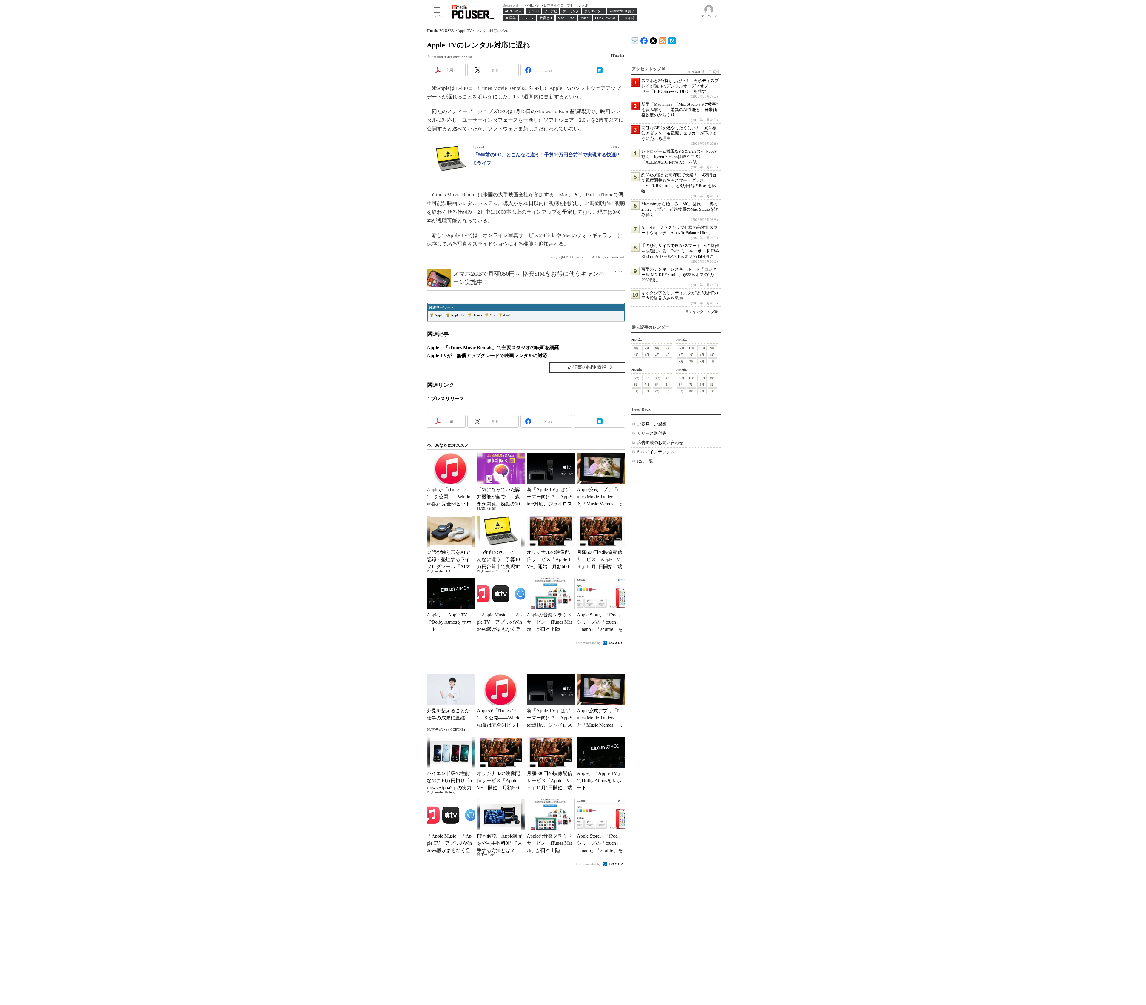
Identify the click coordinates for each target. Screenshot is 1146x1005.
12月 (681, 348)
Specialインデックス (655, 452)
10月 (702, 348)
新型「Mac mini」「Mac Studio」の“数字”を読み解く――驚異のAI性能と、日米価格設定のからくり (679, 109)
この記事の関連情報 (584, 367)
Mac (492, 315)
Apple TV (458, 315)
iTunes (477, 315)
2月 (657, 354)
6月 (657, 348)
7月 (647, 348)
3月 (647, 354)
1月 (668, 354)
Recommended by (589, 643)
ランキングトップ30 (702, 312)
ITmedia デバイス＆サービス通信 (635, 39)
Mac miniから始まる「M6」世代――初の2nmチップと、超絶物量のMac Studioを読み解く (679, 209)
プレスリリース (447, 398)
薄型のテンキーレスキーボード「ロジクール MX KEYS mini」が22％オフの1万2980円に (679, 274)
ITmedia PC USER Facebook (644, 39)
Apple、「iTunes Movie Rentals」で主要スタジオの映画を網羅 (493, 347)
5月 (668, 348)
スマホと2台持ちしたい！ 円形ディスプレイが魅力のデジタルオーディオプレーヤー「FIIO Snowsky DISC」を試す (680, 86)
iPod (506, 315)
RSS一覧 (645, 461)
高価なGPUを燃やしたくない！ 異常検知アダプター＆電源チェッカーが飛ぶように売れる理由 (679, 133)
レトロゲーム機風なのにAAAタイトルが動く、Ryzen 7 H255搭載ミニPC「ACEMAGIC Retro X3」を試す (679, 156)
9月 (712, 348)
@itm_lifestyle (653, 39)
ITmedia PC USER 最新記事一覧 (662, 39)
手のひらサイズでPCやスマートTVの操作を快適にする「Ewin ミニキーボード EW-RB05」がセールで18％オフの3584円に (680, 251)
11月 (692, 348)
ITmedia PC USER (440, 31)
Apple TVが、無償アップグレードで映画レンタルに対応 (487, 355)
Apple (439, 315)
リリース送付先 (651, 433)
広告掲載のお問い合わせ (660, 442)
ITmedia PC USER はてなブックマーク (672, 39)
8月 (636, 348)
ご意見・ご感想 (651, 424)
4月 (636, 354)
